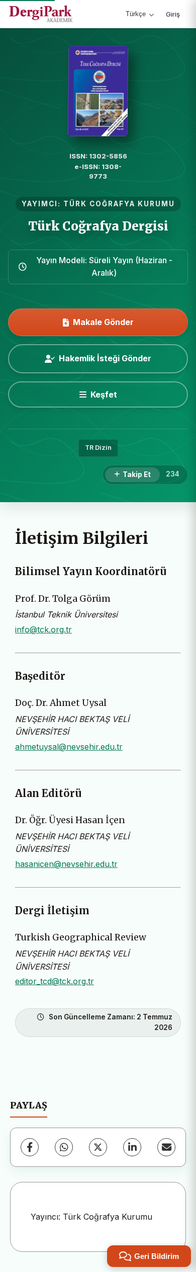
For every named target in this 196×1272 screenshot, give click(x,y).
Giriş (173, 14)
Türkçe (136, 14)
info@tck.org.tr (43, 629)
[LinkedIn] (132, 1147)
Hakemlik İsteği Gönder (105, 358)
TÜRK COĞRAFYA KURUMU (119, 204)
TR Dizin (98, 447)
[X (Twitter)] (98, 1147)
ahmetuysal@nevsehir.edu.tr (69, 747)
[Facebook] (30, 1147)
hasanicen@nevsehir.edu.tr (66, 864)
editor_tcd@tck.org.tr (54, 981)
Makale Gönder (103, 322)
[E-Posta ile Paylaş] (166, 1147)
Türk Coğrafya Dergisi (98, 226)
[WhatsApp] (64, 1147)
